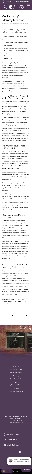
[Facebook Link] (15, 452)
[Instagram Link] (19, 452)
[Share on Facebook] (5, 315)
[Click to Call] (9, 2)
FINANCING (10, 355)
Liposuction (12, 23)
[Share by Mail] (26, 315)
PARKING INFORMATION (16, 422)
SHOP (23, 355)
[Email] (10, 445)
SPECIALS (17, 355)
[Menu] (27, 7)
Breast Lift (6, 23)
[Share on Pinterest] (19, 315)
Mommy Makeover (19, 23)
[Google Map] (16, 408)
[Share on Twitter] (12, 315)
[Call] (10, 435)
